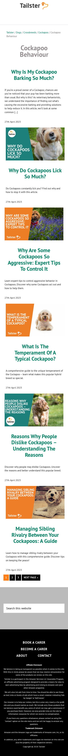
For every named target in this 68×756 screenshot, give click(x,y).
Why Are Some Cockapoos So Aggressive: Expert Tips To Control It (34, 259)
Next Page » (31, 578)
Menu (34, 18)
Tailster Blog (34, 5)
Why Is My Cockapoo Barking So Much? (34, 74)
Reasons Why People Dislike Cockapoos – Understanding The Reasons (34, 445)
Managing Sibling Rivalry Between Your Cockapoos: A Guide (35, 535)
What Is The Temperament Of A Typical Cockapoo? (35, 352)
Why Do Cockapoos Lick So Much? (35, 173)
